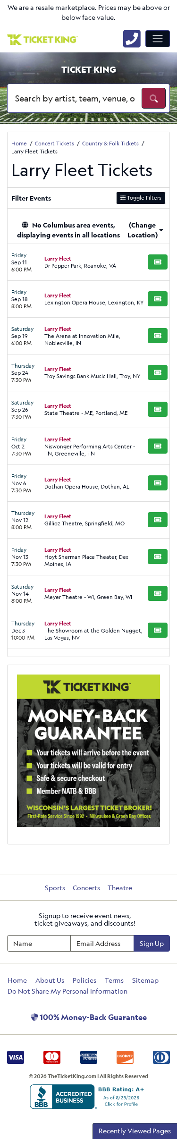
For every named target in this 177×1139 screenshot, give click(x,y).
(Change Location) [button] (142, 229)
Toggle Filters (143, 197)
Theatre (120, 887)
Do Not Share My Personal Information (67, 991)
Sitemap (145, 980)
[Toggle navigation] (157, 38)
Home (17, 980)
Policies (84, 980)
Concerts (86, 887)
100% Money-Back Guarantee (92, 1017)
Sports (55, 887)
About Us (49, 980)
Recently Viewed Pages (135, 1130)
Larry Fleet (57, 258)
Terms (114, 980)
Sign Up (152, 943)
